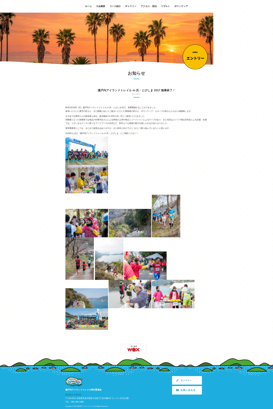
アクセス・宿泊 (149, 6)
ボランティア (181, 6)
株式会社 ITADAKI (73, 395)
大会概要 (100, 6)
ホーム (88, 6)
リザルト (165, 6)
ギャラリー (130, 6)
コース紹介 (115, 6)
